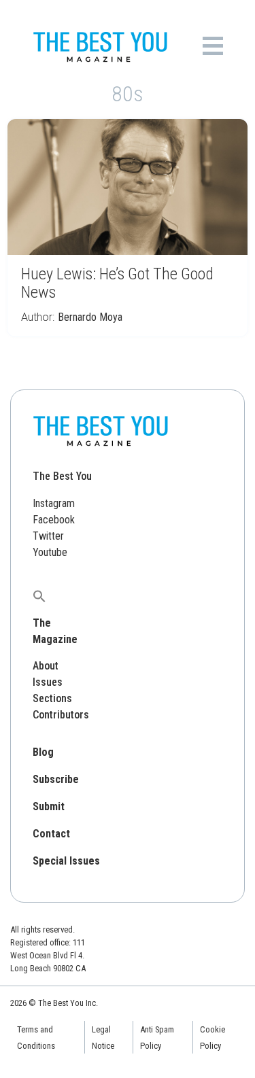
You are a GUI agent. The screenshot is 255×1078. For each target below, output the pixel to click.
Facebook (54, 519)
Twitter (48, 535)
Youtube (50, 552)
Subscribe (56, 779)
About (45, 665)
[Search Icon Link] (39, 595)
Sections (52, 698)
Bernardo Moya (90, 317)
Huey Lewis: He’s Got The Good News (117, 283)
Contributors (61, 714)
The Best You (62, 476)
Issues (48, 682)
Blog (43, 752)
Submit (49, 806)
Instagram (54, 503)
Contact (51, 833)
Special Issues (66, 860)
